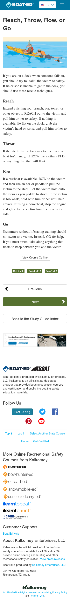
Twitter (42, 411)
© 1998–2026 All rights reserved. (20, 592)
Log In (21, 433)
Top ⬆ (9, 433)
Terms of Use (37, 595)
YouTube (41, 421)
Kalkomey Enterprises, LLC (49, 565)
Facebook (55, 411)
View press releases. (53, 559)
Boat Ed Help (11, 533)
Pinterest (28, 421)
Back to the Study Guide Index (35, 318)
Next (35, 301)
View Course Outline (35, 257)
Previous (35, 288)
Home (25, 441)
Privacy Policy (59, 592)
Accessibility (44, 592)
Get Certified (41, 441)
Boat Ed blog (22, 412)
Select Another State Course (47, 433)
